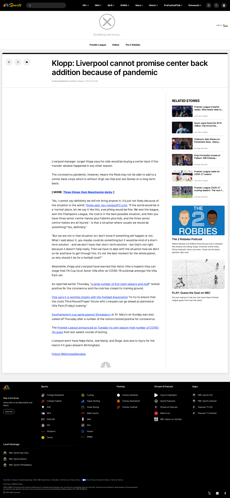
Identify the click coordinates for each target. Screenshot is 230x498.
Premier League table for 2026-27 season (207, 173)
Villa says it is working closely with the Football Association (90, 297)
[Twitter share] (18, 62)
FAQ (35, 480)
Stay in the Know (11, 398)
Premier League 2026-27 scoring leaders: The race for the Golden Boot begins (209, 189)
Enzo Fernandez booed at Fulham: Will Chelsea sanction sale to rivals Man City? (208, 156)
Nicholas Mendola (61, 81)
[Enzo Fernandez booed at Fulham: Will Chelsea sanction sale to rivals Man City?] (182, 160)
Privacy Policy (75, 480)
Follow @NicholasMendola (69, 354)
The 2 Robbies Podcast (187, 239)
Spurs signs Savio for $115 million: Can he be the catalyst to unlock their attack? (208, 124)
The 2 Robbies (132, 44)
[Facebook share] (9, 62)
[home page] (12, 5)
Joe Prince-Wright (201, 116)
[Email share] (26, 62)
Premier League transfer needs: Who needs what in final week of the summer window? (207, 108)
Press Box (55, 480)
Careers (14, 480)
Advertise (6, 480)
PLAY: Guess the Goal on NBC (191, 292)
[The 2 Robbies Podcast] (198, 220)
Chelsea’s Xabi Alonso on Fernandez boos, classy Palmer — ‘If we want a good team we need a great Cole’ (208, 140)
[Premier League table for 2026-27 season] (182, 176)
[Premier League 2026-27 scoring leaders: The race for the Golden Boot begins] (182, 192)
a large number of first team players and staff (120, 284)
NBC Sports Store (44, 480)
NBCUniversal (17, 484)
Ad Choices (64, 480)
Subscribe (9, 412)
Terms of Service (117, 480)
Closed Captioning (25, 480)
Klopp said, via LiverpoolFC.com (106, 205)
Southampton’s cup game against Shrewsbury (81, 314)
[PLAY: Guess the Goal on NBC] (198, 274)
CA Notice (106, 480)
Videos (115, 44)
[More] (208, 5)
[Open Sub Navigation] (88, 5)
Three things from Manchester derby (87, 192)
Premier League (98, 44)
